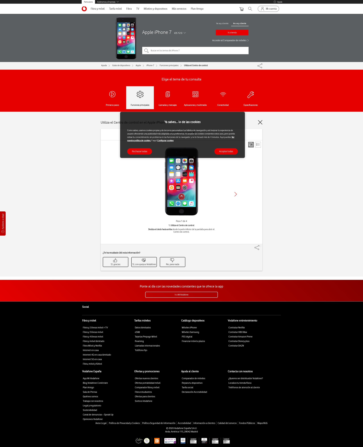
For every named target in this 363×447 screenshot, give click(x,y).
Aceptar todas (226, 151)
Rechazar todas (139, 151)
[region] (182, 135)
